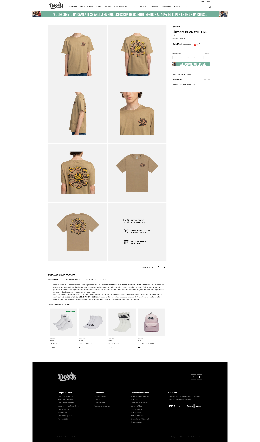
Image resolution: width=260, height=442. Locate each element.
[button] (253, 435)
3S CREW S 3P (114, 343)
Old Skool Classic (146, 343)
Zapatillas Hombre (103, 7)
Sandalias (142, 7)
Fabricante (178, 53)
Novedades (73, 7)
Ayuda (208, 1)
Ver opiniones (177, 79)
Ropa (133, 7)
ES (173, 53)
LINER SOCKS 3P (85, 343)
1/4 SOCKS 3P (55, 343)
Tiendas (202, 1)
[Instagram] (193, 376)
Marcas (177, 7)
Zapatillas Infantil (121, 7)
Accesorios (154, 7)
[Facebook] (199, 376)
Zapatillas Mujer (86, 7)
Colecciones (166, 7)
